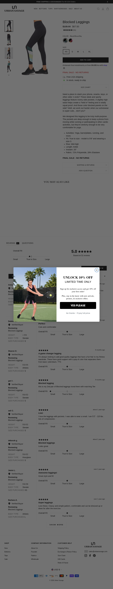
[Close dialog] (97, 270)
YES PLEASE (78, 305)
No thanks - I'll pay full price (78, 313)
